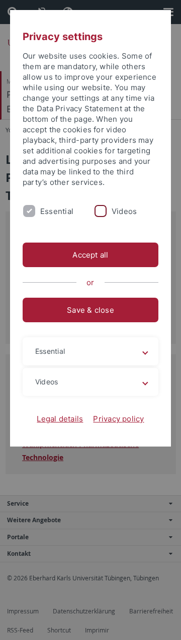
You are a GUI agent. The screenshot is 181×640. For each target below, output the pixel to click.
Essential (56, 211)
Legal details (60, 418)
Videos (124, 211)
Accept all (90, 255)
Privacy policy (118, 418)
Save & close (90, 310)
